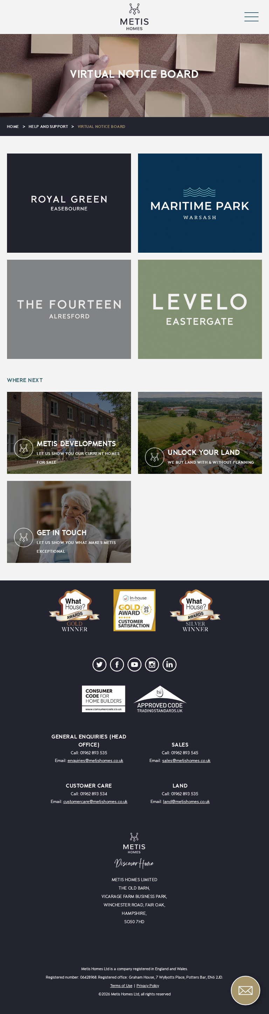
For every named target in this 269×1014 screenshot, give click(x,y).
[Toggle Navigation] (251, 16)
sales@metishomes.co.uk (186, 761)
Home (13, 126)
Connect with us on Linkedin (170, 666)
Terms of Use (121, 985)
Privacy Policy (148, 985)
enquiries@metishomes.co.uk (95, 761)
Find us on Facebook (117, 666)
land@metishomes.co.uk (186, 802)
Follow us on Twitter (99, 666)
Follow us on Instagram (152, 666)
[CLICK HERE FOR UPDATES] (69, 203)
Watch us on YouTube (134, 666)
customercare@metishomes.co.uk (95, 802)
